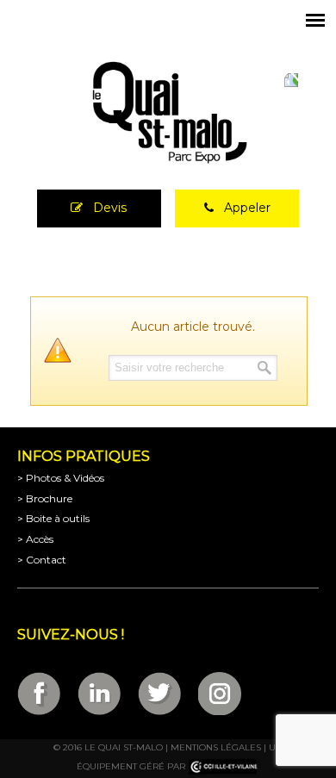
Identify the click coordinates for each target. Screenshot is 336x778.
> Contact (41, 559)
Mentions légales (216, 747)
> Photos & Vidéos (60, 477)
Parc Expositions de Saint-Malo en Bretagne (168, 112)
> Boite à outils (53, 518)
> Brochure (44, 498)
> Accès (35, 538)
